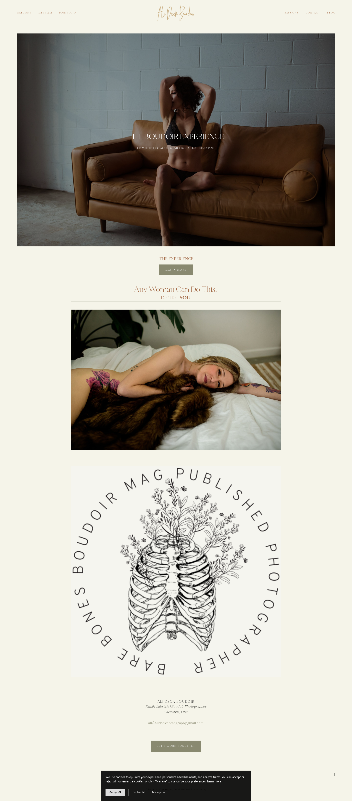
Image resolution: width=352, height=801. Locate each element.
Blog (331, 12)
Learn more (214, 781)
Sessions (292, 12)
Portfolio (67, 12)
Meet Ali (45, 12)
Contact (313, 12)
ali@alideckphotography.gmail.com (176, 723)
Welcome (24, 12)
